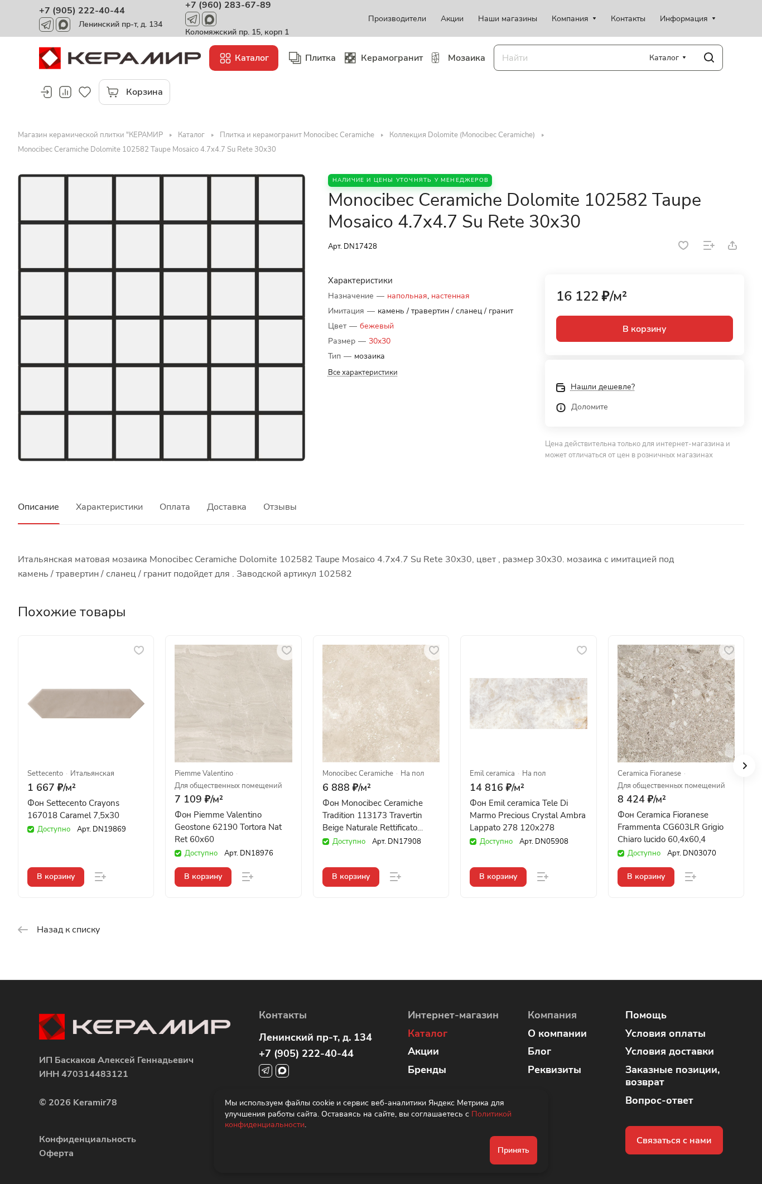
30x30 (379, 341)
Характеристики (109, 507)
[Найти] (709, 58)
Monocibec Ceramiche (357, 774)
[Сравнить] (709, 245)
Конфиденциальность (87, 1139)
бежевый (377, 326)
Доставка (227, 507)
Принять (513, 1150)
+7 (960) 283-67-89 (228, 5)
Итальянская (92, 774)
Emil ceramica (492, 774)
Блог (539, 1051)
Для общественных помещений (228, 786)
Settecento (45, 774)
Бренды (427, 1069)
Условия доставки (669, 1051)
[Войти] (45, 92)
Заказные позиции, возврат (672, 1076)
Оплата (175, 507)
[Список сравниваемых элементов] (65, 92)
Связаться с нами (673, 1140)
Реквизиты (554, 1069)
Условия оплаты (665, 1033)
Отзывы (280, 507)
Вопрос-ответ (659, 1100)
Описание (38, 507)
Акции (423, 1051)
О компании (557, 1033)
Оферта (56, 1153)
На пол (412, 774)
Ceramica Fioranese (649, 774)
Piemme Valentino (204, 774)
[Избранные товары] (84, 92)
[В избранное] (683, 245)
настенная (450, 296)
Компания (552, 1015)
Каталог (427, 1033)
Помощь (646, 1015)
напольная (407, 296)
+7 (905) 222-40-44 (82, 11)
